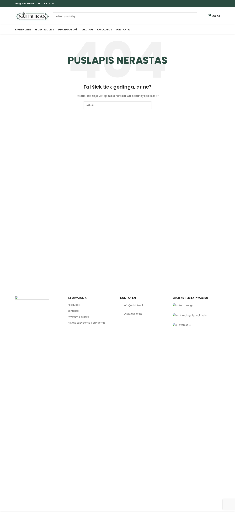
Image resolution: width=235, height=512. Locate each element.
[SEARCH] (193, 16)
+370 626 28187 (46, 3)
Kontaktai (73, 311)
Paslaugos (74, 305)
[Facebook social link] (214, 3)
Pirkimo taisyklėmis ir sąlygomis (86, 322)
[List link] (144, 305)
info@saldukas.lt (24, 3)
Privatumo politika (78, 317)
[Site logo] (32, 16)
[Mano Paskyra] (202, 16)
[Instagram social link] (218, 3)
